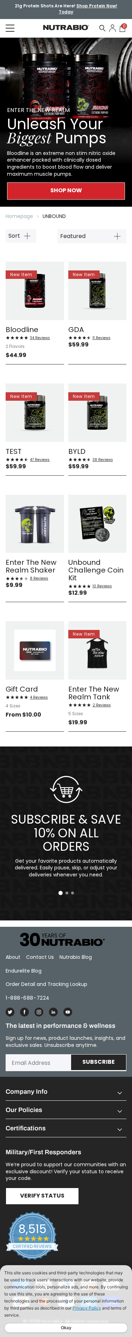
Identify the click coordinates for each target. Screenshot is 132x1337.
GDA (76, 329)
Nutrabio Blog (75, 957)
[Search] (102, 28)
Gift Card (22, 689)
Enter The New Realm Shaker (31, 566)
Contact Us (40, 957)
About (13, 957)
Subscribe (98, 1062)
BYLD (77, 451)
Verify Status (42, 1196)
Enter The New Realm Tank (93, 693)
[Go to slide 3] (72, 893)
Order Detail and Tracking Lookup (46, 984)
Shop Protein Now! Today (88, 9)
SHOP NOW (66, 191)
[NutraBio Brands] (58, 940)
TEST (13, 451)
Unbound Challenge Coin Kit (96, 570)
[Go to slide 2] (66, 893)
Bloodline (22, 329)
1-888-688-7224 (28, 997)
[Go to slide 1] (60, 893)
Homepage (19, 216)
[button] (66, 1091)
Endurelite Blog (24, 970)
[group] (66, 122)
